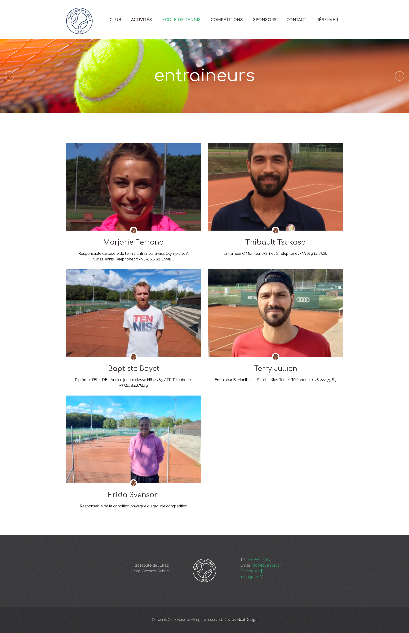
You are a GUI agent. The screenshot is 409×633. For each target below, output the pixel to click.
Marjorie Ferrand (133, 242)
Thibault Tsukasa (275, 242)
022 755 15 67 (258, 559)
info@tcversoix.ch (266, 565)
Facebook (249, 571)
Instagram (249, 576)
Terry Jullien (275, 369)
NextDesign (247, 619)
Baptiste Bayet (133, 369)
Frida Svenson (133, 495)
